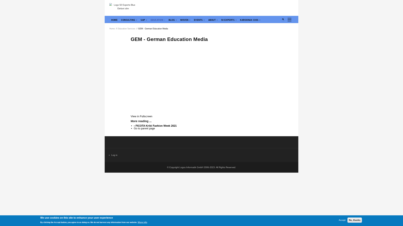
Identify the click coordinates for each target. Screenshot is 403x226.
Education (157, 20)
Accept (342, 220)
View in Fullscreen (141, 116)
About (212, 20)
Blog (172, 20)
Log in (114, 155)
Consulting (128, 20)
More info (142, 222)
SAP (143, 20)
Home (114, 20)
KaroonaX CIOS (249, 20)
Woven (184, 20)
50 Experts (228, 20)
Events (199, 20)
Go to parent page (144, 128)
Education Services (126, 28)
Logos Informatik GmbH (191, 167)
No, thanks (354, 220)
